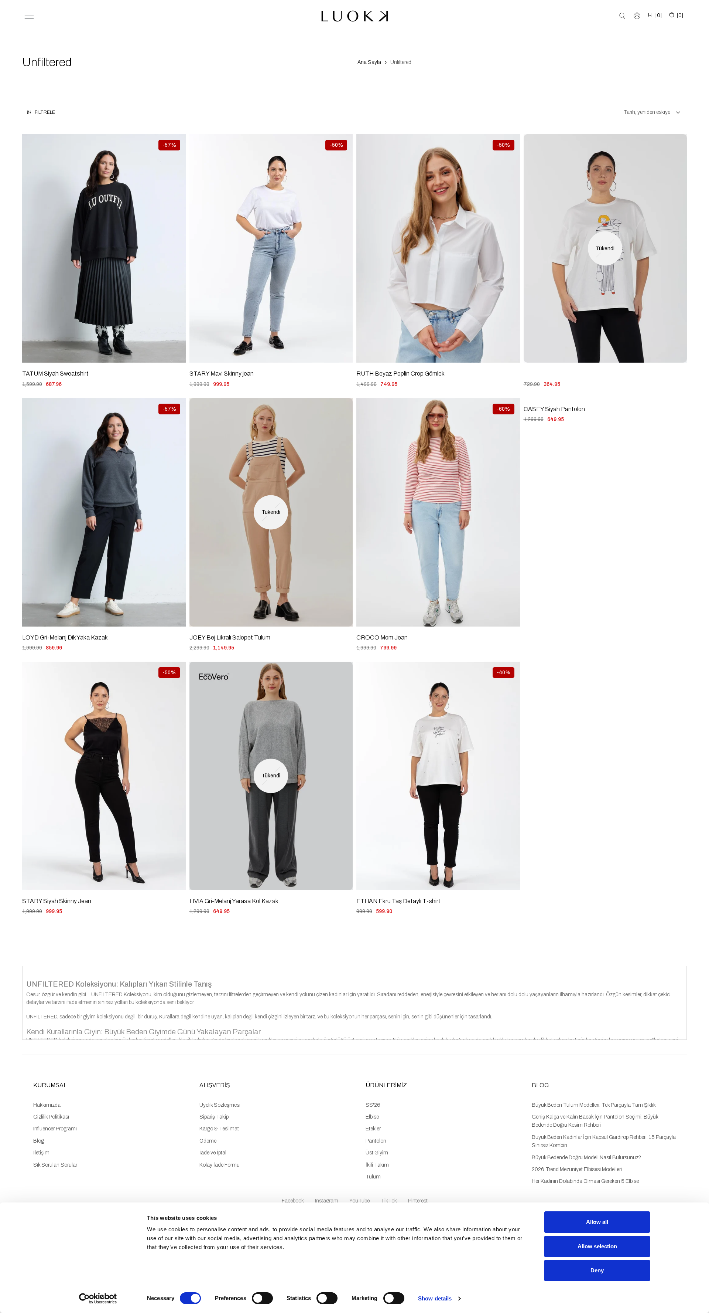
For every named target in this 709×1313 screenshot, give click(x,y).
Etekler (373, 1129)
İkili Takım (377, 1165)
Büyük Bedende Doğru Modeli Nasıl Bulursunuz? (586, 1157)
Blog (38, 1141)
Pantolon (376, 1141)
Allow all (597, 1222)
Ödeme (207, 1141)
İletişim (41, 1153)
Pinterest (418, 1201)
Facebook (293, 1201)
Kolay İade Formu (219, 1165)
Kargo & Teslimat (219, 1129)
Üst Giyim (377, 1153)
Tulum (373, 1177)
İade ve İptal (212, 1153)
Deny (597, 1270)
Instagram (326, 1201)
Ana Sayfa (369, 62)
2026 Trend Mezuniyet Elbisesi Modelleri (577, 1169)
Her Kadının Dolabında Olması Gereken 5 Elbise (585, 1181)
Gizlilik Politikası (51, 1117)
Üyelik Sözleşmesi (219, 1105)
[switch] (262, 1298)
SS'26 (373, 1105)
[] (658, 15)
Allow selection (597, 1246)
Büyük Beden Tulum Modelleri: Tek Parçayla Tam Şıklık (594, 1105)
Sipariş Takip (214, 1117)
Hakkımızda (47, 1105)
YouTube (359, 1201)
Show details (435, 1298)
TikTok (389, 1201)
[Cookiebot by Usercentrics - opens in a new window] (98, 1298)
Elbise (372, 1117)
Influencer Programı (55, 1129)
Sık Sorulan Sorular (55, 1165)
